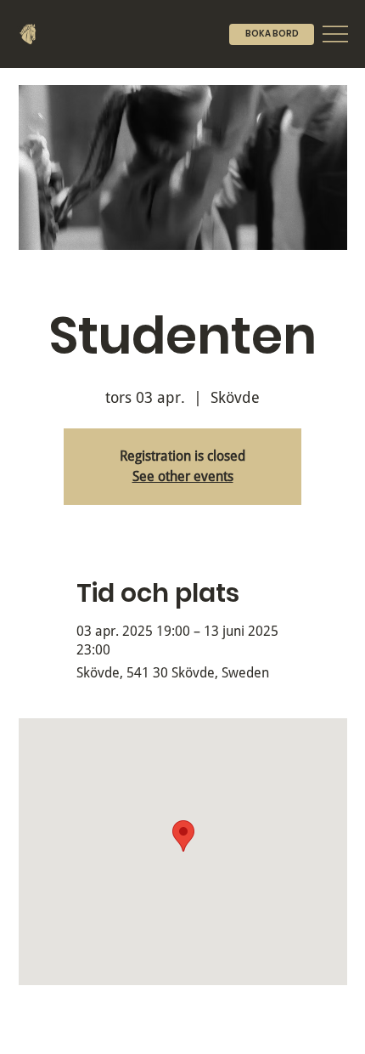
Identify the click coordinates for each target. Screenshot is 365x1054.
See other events (182, 476)
